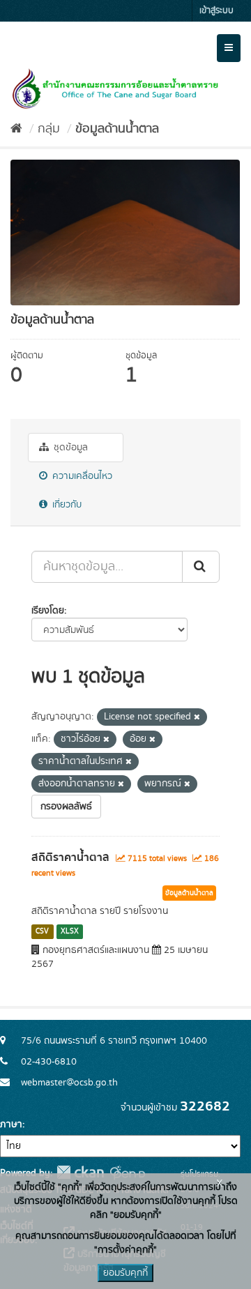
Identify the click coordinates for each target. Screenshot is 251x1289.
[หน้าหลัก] (16, 129)
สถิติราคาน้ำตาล (70, 857)
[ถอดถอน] (197, 717)
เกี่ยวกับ (66, 505)
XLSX (70, 931)
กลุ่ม (49, 129)
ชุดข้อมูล (69, 448)
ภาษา (11, 1124)
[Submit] (201, 567)
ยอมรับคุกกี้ (125, 1273)
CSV (42, 931)
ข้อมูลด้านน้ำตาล (117, 129)
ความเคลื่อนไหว (81, 476)
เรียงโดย (47, 611)
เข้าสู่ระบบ (216, 10)
